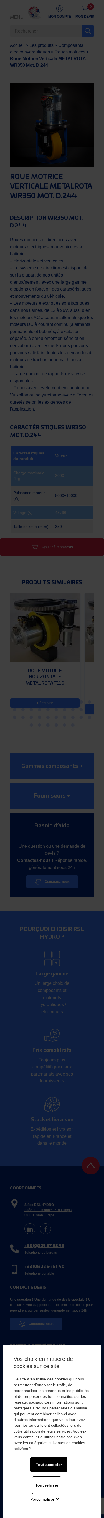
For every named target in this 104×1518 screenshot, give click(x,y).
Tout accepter (49, 1464)
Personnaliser (42, 1499)
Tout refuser (46, 1485)
